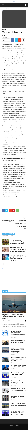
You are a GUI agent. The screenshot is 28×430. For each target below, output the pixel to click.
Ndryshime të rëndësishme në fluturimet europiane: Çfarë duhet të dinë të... (13, 317)
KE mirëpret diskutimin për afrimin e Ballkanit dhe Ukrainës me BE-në (17, 374)
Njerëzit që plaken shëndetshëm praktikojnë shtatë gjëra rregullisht (17, 241)
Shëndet (3, 29)
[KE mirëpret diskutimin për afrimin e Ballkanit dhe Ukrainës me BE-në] (5, 375)
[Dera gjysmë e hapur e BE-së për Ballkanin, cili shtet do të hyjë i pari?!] (5, 342)
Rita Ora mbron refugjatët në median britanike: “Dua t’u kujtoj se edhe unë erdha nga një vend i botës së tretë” (20, 224)
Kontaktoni (11, 425)
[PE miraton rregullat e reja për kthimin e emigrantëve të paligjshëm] (5, 359)
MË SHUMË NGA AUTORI (8, 236)
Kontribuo (17, 425)
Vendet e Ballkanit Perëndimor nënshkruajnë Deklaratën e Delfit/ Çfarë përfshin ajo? (18, 412)
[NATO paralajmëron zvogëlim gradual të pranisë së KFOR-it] (5, 367)
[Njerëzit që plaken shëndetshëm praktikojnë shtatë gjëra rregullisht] (5, 242)
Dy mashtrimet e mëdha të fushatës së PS (8, 220)
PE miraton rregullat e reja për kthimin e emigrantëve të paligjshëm (18, 359)
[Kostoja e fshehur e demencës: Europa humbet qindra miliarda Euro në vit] (5, 249)
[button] (26, 5)
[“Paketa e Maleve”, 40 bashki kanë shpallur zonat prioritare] (5, 405)
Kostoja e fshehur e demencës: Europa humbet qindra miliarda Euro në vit (18, 249)
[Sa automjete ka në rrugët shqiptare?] (5, 398)
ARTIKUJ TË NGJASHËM (8, 233)
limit (3, 320)
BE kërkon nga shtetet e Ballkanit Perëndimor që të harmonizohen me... (17, 382)
